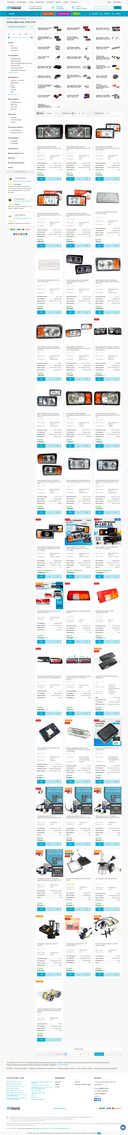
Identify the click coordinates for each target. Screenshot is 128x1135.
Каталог (11, 13)
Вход (109, 2)
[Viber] (21, 234)
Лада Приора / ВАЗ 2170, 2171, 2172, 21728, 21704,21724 (17, 1095)
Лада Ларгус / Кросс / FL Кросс (40, 1085)
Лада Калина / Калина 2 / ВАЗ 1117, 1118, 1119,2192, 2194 (17, 1099)
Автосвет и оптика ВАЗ (19, 18)
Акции (57, 1084)
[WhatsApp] (24, 234)
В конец (99, 1054)
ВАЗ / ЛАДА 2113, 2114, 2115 (15, 1092)
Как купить (50, 2)
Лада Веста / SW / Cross (38, 1093)
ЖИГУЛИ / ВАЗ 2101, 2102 (14, 1082)
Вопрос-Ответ (40, 2)
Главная (9, 18)
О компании (10, 2)
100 (83, 113)
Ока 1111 (34, 1095)
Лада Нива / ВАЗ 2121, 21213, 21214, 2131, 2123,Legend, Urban (41, 1088)
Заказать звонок (81, 8)
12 (88, 1054)
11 (84, 1054)
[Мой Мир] (26, 234)
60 (76, 113)
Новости (58, 2)
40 (72, 113)
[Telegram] (19, 234)
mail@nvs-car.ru (103, 1088)
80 (79, 113)
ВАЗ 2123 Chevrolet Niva (38, 1099)
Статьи (57, 1087)
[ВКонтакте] (14, 234)
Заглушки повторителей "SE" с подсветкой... (23, 201)
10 (81, 1054)
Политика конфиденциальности (60, 1128)
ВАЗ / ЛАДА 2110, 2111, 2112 (15, 1090)
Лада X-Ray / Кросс (36, 1090)
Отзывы (65, 2)
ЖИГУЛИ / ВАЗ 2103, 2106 (14, 1084)
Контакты (74, 2)
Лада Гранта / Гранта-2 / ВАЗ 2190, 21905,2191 (41, 1082)
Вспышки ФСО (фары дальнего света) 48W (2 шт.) (23, 181)
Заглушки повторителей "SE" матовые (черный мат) (23, 218)
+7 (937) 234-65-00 (34, 8)
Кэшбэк (31, 2)
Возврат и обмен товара (83, 1084)
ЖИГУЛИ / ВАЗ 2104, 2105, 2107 (16, 1086)
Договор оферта (22, 2)
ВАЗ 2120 (34, 1097)
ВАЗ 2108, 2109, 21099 (13, 1088)
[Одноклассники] (17, 234)
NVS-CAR (9, 1128)
